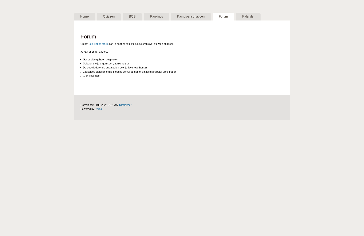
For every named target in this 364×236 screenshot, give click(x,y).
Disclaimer (125, 105)
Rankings (156, 16)
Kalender (248, 16)
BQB (132, 16)
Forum (223, 16)
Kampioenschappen (191, 16)
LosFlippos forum (98, 43)
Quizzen (109, 16)
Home (84, 16)
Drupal (99, 109)
